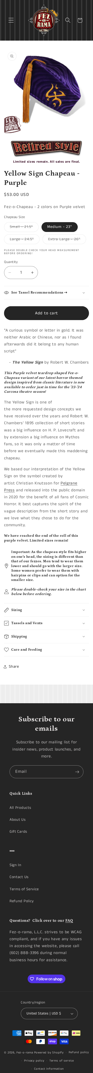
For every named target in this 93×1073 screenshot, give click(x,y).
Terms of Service (24, 889)
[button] (11, 20)
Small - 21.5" (24, 228)
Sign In (15, 865)
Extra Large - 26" (67, 240)
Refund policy (79, 1052)
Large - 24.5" (25, 240)
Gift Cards (18, 831)
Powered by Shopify (49, 1052)
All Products (20, 807)
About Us (18, 819)
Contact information (49, 1069)
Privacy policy (34, 1061)
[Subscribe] (77, 771)
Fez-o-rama (24, 1052)
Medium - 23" (59, 227)
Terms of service (61, 1061)
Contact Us (19, 877)
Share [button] (14, 666)
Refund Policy (22, 901)
